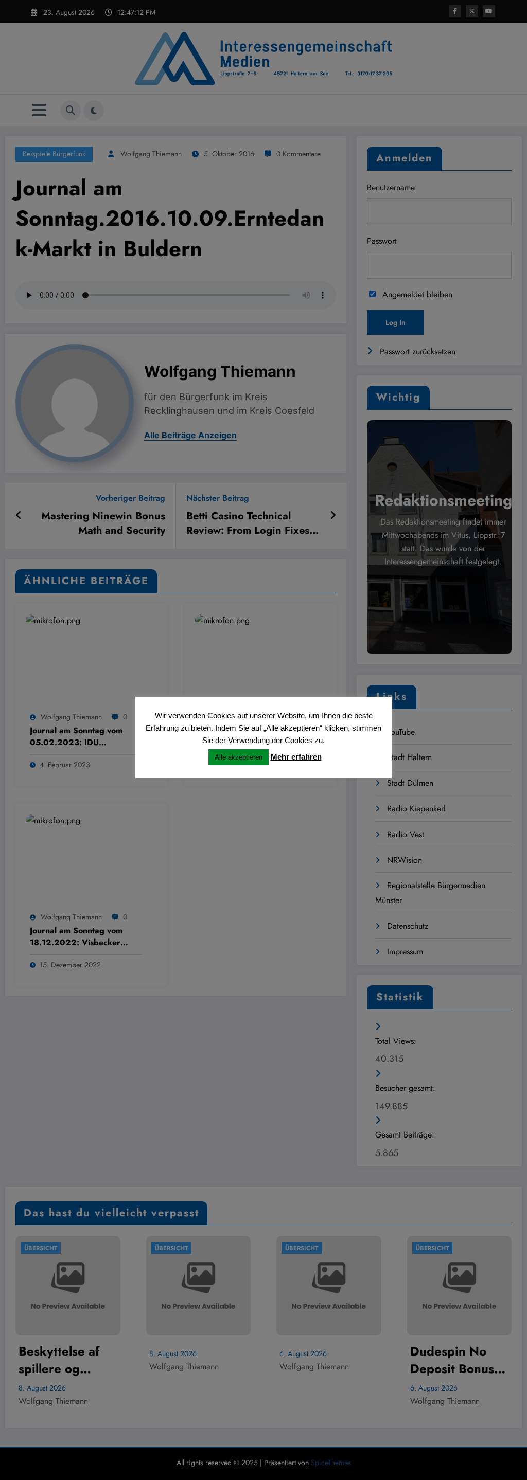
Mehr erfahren (296, 756)
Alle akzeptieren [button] (238, 757)
